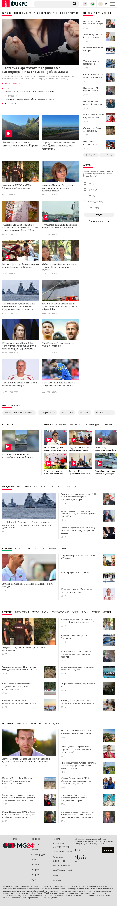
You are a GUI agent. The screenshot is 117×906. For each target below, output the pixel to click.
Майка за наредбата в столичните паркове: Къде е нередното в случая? (59, 267)
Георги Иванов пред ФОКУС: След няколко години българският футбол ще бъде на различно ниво (19, 814)
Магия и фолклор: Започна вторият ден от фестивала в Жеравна (20, 265)
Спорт (65, 13)
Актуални (61, 425)
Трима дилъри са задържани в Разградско (91, 62)
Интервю (7, 723)
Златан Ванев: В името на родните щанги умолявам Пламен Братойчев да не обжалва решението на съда (18, 798)
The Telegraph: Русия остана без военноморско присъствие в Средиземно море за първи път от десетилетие (19, 306)
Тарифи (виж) (59, 861)
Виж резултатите (97, 221)
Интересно (36, 875)
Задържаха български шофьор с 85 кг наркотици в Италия (29, 99)
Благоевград (22, 612)
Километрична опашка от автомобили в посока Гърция (20, 143)
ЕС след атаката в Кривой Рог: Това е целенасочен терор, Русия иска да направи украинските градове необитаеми (19, 346)
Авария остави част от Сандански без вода (78, 685)
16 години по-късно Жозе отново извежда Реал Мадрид (19, 384)
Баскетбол (38, 548)
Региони (38, 13)
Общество (35, 723)
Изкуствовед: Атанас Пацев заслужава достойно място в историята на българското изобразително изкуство (74, 798)
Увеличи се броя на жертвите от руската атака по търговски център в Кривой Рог (60, 306)
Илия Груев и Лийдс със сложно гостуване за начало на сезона (58, 384)
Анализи (74, 13)
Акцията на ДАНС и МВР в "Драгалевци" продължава (17, 186)
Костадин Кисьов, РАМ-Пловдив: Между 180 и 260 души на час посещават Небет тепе (17, 781)
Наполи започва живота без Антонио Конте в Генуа (92, 102)
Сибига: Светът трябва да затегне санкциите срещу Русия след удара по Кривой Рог (94, 76)
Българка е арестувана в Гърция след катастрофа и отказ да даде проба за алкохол (36, 70)
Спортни (107, 425)
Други (62, 548)
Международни (52, 13)
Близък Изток (63, 487)
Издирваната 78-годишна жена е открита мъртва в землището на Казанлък (94, 89)
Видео (33, 880)
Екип (55, 875)
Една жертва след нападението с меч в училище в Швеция (29, 91)
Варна (45, 612)
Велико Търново (60, 612)
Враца (85, 612)
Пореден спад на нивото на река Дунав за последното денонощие (58, 145)
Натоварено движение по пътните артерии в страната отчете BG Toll (59, 226)
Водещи (48, 425)
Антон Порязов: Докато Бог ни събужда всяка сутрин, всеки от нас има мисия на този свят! (26, 760)
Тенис (28, 548)
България (27, 13)
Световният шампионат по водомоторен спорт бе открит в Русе (19, 701)
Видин (75, 612)
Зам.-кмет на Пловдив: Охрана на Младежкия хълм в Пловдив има (76, 732)
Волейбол (52, 548)
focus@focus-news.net (62, 852)
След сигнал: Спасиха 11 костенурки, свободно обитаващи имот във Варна (93, 129)
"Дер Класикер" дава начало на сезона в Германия (58, 344)
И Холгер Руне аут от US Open (93, 49)
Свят (75, 487)
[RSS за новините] (83, 857)
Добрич (107, 612)
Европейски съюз (32, 487)
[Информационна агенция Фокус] (77, 857)
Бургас (35, 612)
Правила (57, 880)
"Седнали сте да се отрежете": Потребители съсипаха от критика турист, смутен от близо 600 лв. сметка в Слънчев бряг (20, 227)
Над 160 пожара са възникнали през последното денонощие (94, 143)
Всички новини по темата (18, 104)
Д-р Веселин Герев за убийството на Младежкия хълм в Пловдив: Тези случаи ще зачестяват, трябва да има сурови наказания (77, 815)
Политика (21, 723)
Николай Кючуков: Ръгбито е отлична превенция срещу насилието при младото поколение (78, 765)
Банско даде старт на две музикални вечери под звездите (77, 668)
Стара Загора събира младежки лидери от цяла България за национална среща (16, 686)
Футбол (18, 548)
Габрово (96, 612)
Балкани (48, 487)
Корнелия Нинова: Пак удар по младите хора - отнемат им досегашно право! (58, 188)
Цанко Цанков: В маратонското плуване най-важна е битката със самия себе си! (76, 749)
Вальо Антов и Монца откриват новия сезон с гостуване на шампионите (94, 116)
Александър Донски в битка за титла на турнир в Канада (93, 35)
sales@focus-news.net (62, 870)
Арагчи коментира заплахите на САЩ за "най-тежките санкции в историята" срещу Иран (93, 22)
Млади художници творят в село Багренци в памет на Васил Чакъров (77, 701)
